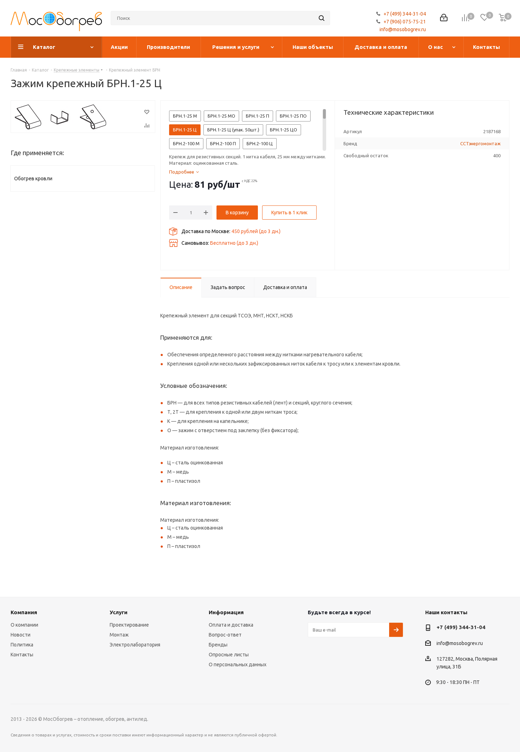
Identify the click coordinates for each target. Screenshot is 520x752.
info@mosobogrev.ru (403, 29)
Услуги (118, 612)
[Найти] (321, 18)
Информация (226, 612)
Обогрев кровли (33, 178)
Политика (22, 645)
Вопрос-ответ (225, 635)
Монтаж (119, 635)
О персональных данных (237, 664)
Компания (24, 612)
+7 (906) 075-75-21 (404, 21)
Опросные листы (229, 654)
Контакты (22, 654)
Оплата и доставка (231, 625)
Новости (20, 635)
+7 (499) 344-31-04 (404, 14)
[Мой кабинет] (443, 18)
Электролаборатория (135, 645)
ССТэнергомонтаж (480, 143)
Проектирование (129, 625)
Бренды (218, 645)
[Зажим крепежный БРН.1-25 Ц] (83, 116)
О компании (24, 625)
